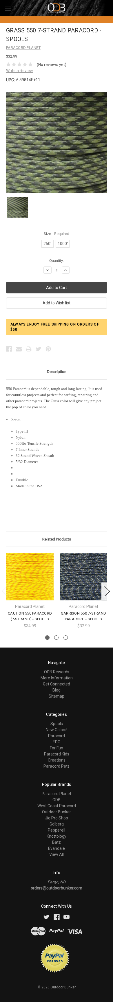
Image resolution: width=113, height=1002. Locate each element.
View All (56, 854)
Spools (56, 723)
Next (107, 591)
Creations (56, 760)
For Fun (56, 748)
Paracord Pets (56, 766)
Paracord (56, 735)
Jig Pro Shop (56, 818)
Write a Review (19, 70)
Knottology (56, 836)
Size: (56, 233)
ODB (56, 799)
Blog (56, 690)
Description (56, 371)
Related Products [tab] (56, 539)
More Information (57, 678)
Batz (56, 842)
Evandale (56, 848)
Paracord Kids (56, 754)
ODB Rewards (56, 672)
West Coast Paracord (56, 806)
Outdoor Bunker (56, 812)
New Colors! (56, 729)
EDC (56, 742)
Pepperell (56, 830)
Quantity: (56, 260)
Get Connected (56, 684)
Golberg (57, 824)
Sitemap (56, 696)
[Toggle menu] (8, 8)
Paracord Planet (56, 793)
